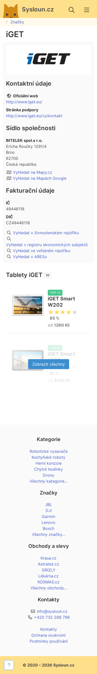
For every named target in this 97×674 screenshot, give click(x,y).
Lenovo (48, 522)
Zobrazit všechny (48, 364)
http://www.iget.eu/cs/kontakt (34, 115)
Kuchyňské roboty (48, 457)
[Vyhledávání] (71, 9)
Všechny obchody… (48, 587)
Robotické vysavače (49, 451)
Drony (48, 475)
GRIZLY (48, 569)
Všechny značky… (48, 534)
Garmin (48, 516)
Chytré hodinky (48, 469)
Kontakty (48, 629)
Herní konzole (49, 463)
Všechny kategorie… (49, 481)
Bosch (48, 528)
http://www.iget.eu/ (24, 101)
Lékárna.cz (48, 575)
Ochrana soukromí (48, 635)
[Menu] (86, 9)
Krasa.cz (48, 558)
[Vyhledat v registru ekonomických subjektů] (48, 238)
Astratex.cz (48, 564)
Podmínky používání (49, 641)
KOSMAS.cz (48, 581)
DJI (49, 510)
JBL (48, 504)
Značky (17, 21)
